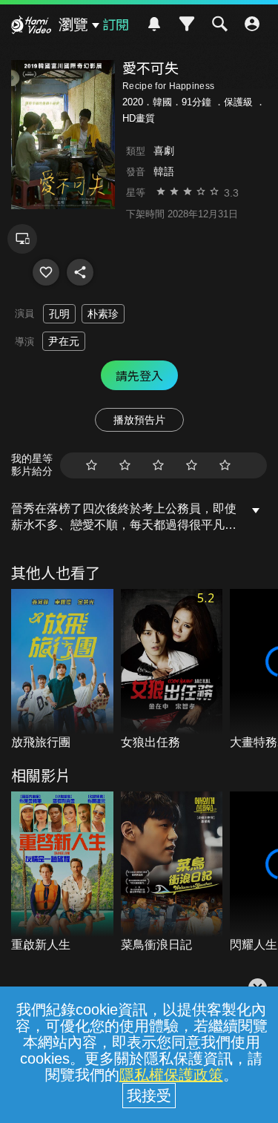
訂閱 (115, 23)
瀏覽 (73, 24)
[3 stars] (158, 465)
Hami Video (31, 26)
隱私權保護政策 (171, 1075)
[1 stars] (91, 465)
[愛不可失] (46, 272)
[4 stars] (191, 465)
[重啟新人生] (62, 872)
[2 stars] (125, 465)
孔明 (59, 314)
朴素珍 (103, 314)
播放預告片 (139, 420)
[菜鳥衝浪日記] (172, 872)
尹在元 (63, 341)
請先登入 (139, 375)
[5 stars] (225, 465)
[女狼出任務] (172, 670)
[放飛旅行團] (62, 670)
